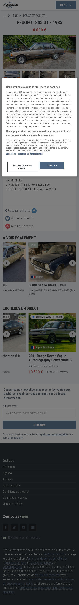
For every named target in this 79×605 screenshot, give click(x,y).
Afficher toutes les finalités (22, 167)
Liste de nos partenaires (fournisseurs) (24, 154)
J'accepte (52, 165)
